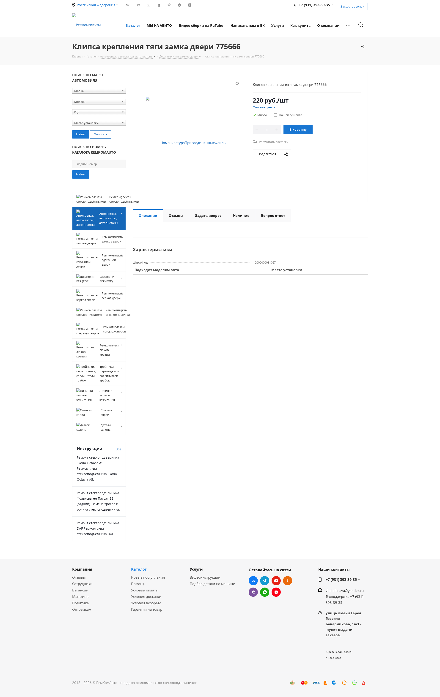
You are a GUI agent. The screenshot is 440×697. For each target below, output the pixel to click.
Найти (80, 174)
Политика (80, 603)
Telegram (138, 5)
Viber (169, 5)
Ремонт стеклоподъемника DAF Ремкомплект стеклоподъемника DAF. (98, 528)
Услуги (196, 569)
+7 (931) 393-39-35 (341, 579)
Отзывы (79, 577)
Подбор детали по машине (212, 583)
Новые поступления (148, 577)
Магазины (80, 596)
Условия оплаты (144, 590)
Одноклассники (159, 5)
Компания (82, 569)
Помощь (138, 583)
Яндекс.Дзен (189, 5)
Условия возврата (146, 603)
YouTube (148, 5)
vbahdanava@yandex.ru (345, 590)
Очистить (100, 134)
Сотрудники (82, 583)
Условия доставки (146, 596)
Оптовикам (81, 609)
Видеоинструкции (205, 577)
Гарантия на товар (146, 609)
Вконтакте (128, 5)
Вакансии (80, 590)
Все (118, 449)
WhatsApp (179, 5)
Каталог (139, 569)
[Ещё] (348, 25)
